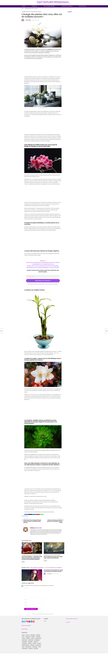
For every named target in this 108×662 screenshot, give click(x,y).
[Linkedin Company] (31, 622)
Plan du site (68, 622)
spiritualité (32, 645)
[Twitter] (25, 622)
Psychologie (25, 643)
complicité (38, 636)
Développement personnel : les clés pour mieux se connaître (46, 567)
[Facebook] (26, 514)
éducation (36, 648)
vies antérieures (28, 646)
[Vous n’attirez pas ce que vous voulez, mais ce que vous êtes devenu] (54, 548)
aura (23, 636)
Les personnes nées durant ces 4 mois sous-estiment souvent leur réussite (53, 570)
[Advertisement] (43, 68)
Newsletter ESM (82, 6)
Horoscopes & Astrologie (67, 6)
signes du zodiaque (26, 645)
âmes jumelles (25, 648)
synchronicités (38, 645)
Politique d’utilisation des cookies (71, 618)
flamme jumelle (38, 638)
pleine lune (36, 641)
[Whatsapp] (42, 514)
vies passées (35, 646)
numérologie (25, 641)
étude (28, 55)
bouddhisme (28, 636)
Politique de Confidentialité (26, 625)
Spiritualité (34, 6)
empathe (28, 638)
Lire (23, 561)
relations (30, 643)
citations (33, 636)
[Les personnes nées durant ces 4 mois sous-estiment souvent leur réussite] (32, 575)
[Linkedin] (34, 514)
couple (24, 638)
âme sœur (31, 648)
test (23, 646)
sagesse (39, 643)
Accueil (23, 6)
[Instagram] (27, 622)
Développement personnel (49, 6)
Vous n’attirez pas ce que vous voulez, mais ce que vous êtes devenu (53, 557)
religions (34, 643)
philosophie (30, 641)
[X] (30, 514)
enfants (33, 638)
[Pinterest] (38, 514)
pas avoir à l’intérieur (51, 490)
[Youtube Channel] (34, 622)
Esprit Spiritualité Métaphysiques (53, 2)
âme (40, 646)
